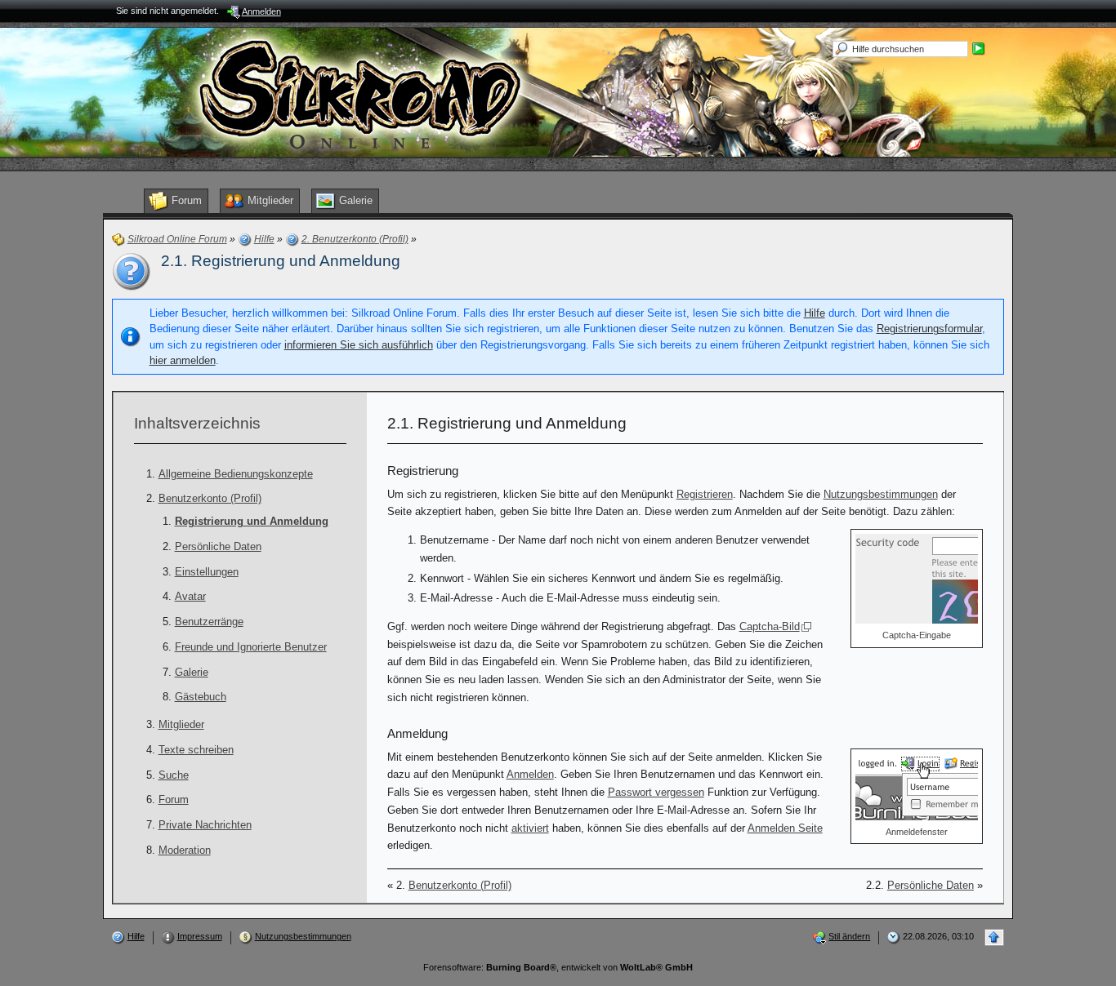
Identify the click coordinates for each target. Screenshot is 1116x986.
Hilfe (814, 313)
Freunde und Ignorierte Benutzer (251, 647)
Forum (173, 799)
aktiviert (530, 828)
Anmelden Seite (785, 828)
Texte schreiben (196, 750)
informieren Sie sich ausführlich (358, 345)
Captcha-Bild (769, 626)
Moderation (184, 850)
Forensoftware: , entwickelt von (558, 967)
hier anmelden (183, 360)
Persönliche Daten (218, 546)
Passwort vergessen (656, 792)
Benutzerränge (209, 621)
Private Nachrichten (205, 825)
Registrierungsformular (929, 328)
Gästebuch (200, 697)
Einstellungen (207, 572)
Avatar (190, 596)
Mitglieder (181, 724)
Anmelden (530, 774)
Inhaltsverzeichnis (197, 423)
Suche (173, 775)
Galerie (191, 672)
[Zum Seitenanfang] (994, 937)
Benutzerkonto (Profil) (209, 498)
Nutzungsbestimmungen (881, 494)
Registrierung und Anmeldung (251, 521)
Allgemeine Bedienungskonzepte (235, 474)
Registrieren (704, 494)
